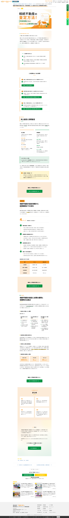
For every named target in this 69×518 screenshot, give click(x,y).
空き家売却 (59, 2)
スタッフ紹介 (55, 2)
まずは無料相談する (41, 475)
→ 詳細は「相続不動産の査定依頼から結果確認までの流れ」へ (32, 97)
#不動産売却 (27, 460)
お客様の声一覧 (45, 506)
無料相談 (38, 506)
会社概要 (66, 2)
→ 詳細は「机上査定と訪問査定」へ (28, 85)
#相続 (18, 460)
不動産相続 (63, 2)
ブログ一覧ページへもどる (34, 469)
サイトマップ (51, 506)
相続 (22, 8)
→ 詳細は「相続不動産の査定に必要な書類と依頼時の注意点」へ (32, 108)
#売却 (24, 460)
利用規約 (50, 510)
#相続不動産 (21, 460)
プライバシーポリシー (52, 512)
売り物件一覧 (39, 512)
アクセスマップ (45, 510)
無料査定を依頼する (28, 475)
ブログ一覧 (50, 2)
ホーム (47, 2)
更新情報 (38, 508)
